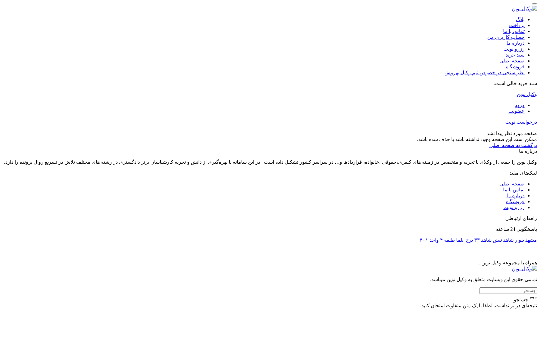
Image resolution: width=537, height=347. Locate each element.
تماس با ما (514, 31)
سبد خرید (515, 54)
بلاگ (520, 19)
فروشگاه (515, 66)
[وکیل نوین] (524, 8)
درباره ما (516, 43)
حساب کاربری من (506, 37)
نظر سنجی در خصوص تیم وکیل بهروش (484, 72)
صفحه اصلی (512, 60)
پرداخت (517, 25)
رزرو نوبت (514, 49)
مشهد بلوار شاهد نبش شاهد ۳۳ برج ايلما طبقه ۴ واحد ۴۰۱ (478, 240)
